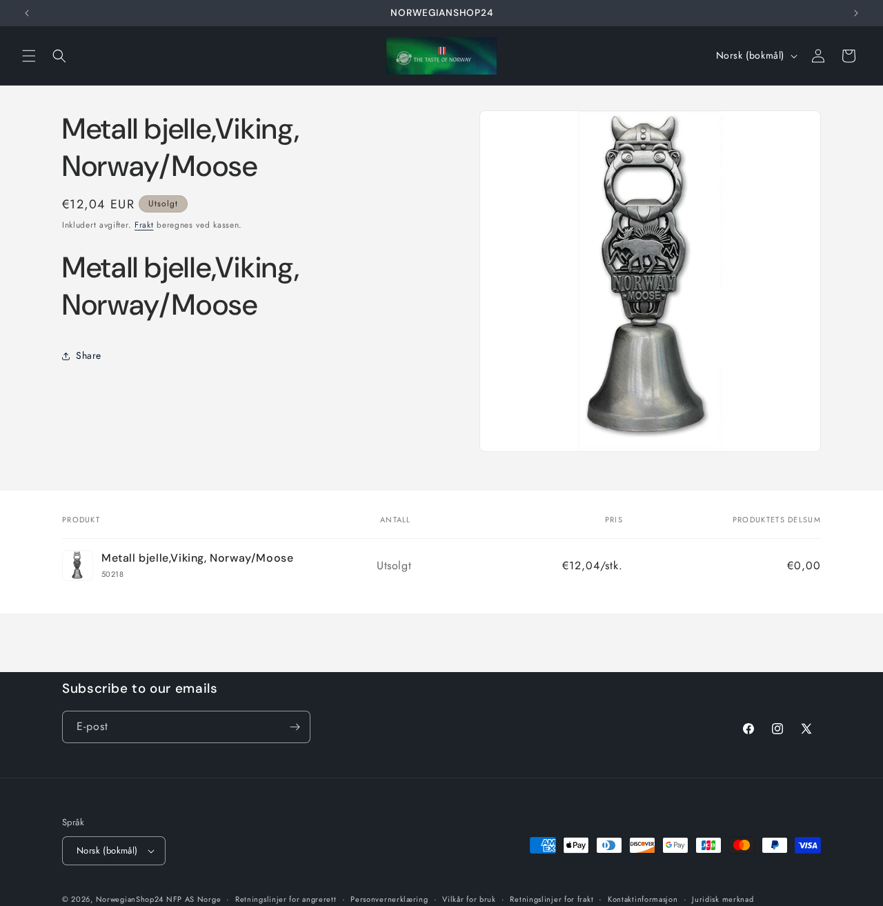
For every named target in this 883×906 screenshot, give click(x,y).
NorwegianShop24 (131, 899)
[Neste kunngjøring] (856, 13)
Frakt (144, 225)
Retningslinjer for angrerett (286, 898)
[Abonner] (294, 727)
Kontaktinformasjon (643, 898)
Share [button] (88, 356)
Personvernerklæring (389, 898)
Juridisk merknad (722, 898)
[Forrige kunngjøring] (27, 13)
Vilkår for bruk (469, 898)
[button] (29, 56)
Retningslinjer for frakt (551, 898)
